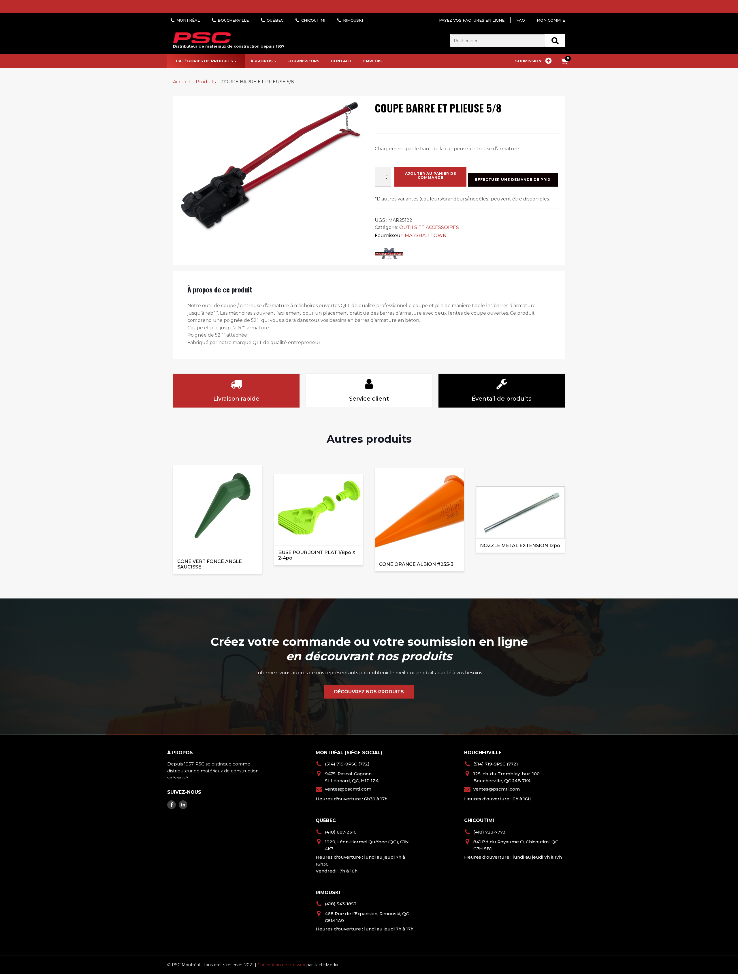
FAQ (520, 20)
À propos (262, 61)
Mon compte (551, 20)
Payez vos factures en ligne (471, 20)
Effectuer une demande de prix (513, 179)
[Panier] (566, 62)
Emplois (372, 61)
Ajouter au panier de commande (430, 175)
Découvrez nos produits (369, 692)
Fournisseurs (303, 61)
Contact (341, 61)
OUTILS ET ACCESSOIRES (429, 227)
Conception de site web (281, 964)
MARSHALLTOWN (426, 235)
